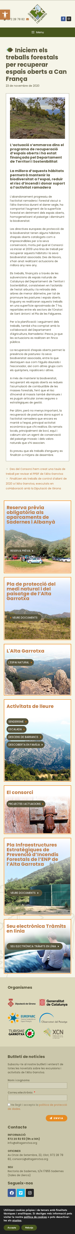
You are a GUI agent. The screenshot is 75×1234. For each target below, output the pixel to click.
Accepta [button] (12, 1227)
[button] (5, 15)
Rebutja (29, 1227)
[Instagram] (69, 19)
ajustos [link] (16, 1220)
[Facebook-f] (63, 19)
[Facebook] (12, 1193)
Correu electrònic (20, 1092)
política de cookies (35, 1217)
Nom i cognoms (19, 1080)
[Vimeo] (21, 1193)
